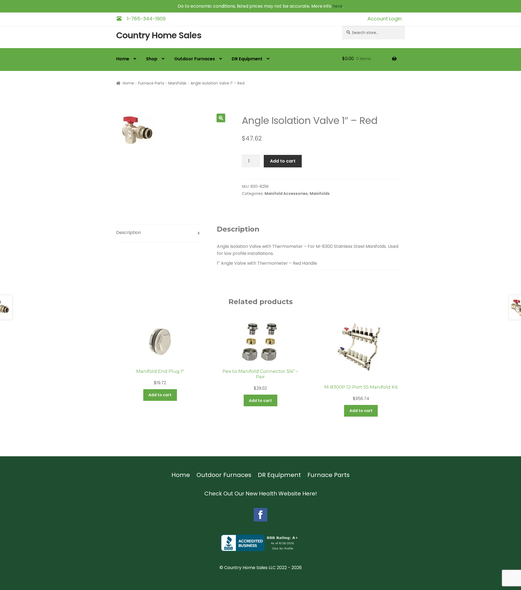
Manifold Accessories (286, 193)
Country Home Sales (158, 35)
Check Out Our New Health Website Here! (260, 493)
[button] (221, 118)
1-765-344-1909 (146, 18)
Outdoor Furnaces (194, 59)
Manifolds (177, 83)
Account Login (384, 18)
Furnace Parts (151, 83)
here (337, 6)
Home (122, 59)
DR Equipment (247, 59)
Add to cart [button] (159, 395)
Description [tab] (128, 232)
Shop (151, 59)
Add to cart (283, 161)
